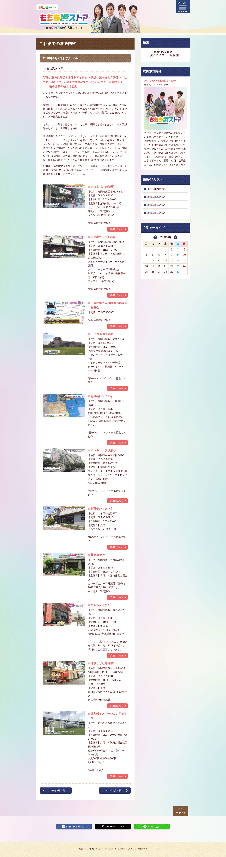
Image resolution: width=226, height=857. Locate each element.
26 (152, 271)
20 (159, 266)
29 (171, 271)
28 (165, 271)
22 (171, 266)
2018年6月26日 (113, 790)
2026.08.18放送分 (157, 213)
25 (146, 271)
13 (159, 260)
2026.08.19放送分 (157, 205)
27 (159, 271)
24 (184, 266)
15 (171, 260)
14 (165, 260)
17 (184, 260)
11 (146, 260)
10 (184, 255)
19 (152, 266)
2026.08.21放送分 (157, 189)
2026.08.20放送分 (157, 197)
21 (165, 266)
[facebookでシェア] (74, 825)
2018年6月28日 (57, 790)
